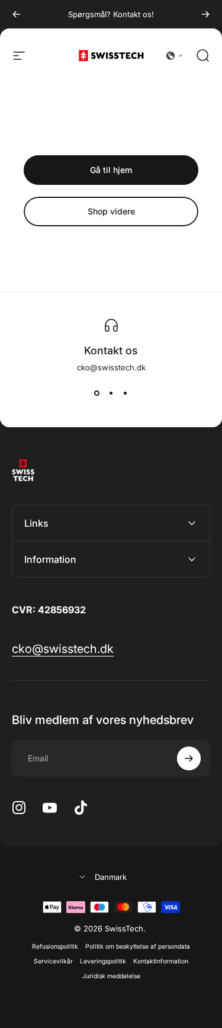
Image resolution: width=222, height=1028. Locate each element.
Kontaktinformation (160, 961)
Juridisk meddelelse (111, 976)
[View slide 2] (111, 393)
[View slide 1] (97, 393)
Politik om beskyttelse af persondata (137, 946)
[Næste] (205, 14)
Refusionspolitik (55, 946)
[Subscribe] (189, 758)
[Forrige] (17, 14)
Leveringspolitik (103, 961)
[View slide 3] (125, 393)
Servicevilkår (53, 961)
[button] (174, 55)
